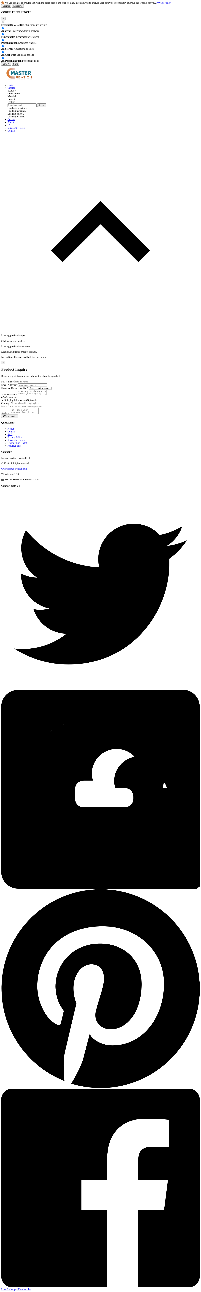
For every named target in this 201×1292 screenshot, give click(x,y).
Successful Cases (16, 128)
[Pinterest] (100, 1087)
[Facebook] (100, 1286)
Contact (11, 130)
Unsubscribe (24, 1289)
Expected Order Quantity (14, 388)
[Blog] (100, 887)
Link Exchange (8, 1289)
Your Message (9, 394)
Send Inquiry (11, 416)
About (11, 122)
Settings (6, 6)
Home (11, 85)
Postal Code (7, 406)
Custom (11, 119)
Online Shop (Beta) (17, 443)
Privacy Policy (163, 2)
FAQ (10, 125)
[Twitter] (100, 688)
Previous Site (14, 445)
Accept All (17, 6)
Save (15, 64)
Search (41, 105)
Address (5, 413)
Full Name (7, 381)
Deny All (6, 64)
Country (5, 403)
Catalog (11, 87)
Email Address (9, 385)
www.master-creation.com (14, 468)
